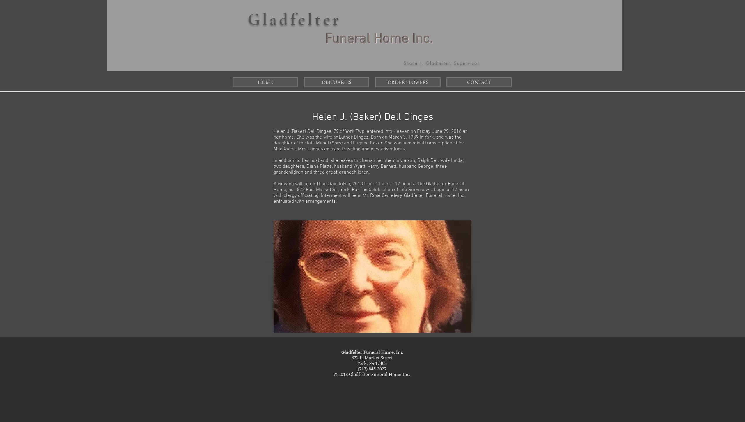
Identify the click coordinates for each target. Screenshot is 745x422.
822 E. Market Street (372, 358)
